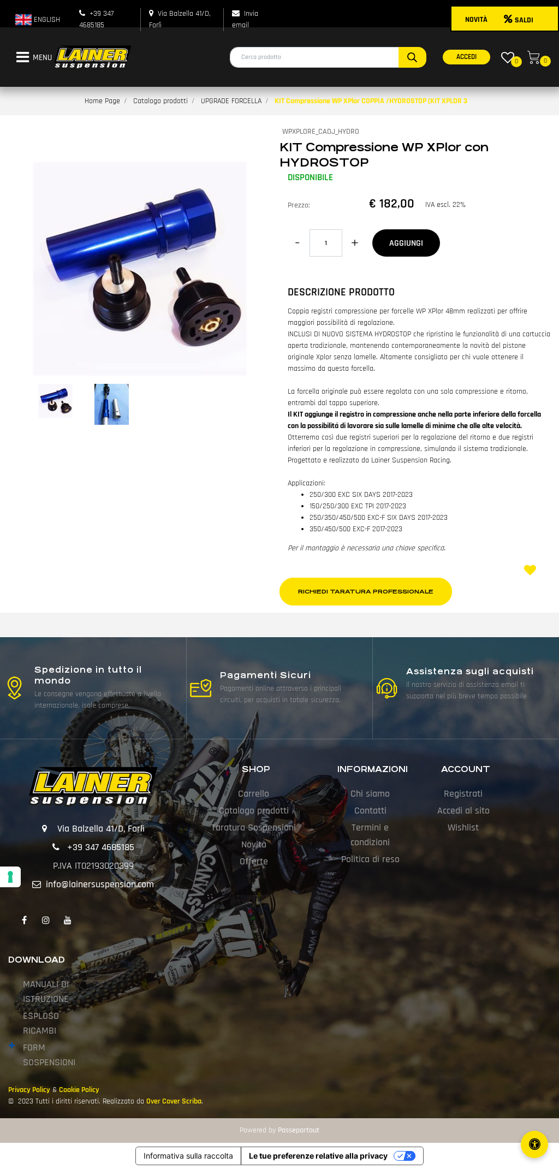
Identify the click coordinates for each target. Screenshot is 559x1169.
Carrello (253, 793)
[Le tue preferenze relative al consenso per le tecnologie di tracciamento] (10, 877)
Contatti (370, 810)
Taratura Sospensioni (253, 827)
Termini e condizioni (370, 834)
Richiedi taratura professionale (365, 591)
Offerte (254, 861)
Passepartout (298, 1130)
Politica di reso (370, 859)
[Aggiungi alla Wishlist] (531, 571)
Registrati (463, 793)
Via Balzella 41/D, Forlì (101, 828)
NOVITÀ (476, 20)
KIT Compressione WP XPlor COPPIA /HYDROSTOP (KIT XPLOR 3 (371, 101)
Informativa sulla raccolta (188, 1155)
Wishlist (463, 827)
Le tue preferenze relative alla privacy (318, 1155)
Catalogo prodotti (160, 101)
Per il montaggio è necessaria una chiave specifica (366, 548)
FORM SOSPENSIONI (49, 1055)
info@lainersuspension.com (100, 884)
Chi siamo (370, 793)
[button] (412, 57)
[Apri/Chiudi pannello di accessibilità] (534, 1144)
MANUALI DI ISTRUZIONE (46, 991)
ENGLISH (46, 20)
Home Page (102, 101)
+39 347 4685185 (100, 847)
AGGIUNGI (406, 243)
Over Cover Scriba (173, 1101)
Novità (253, 844)
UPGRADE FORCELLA (231, 101)
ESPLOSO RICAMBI (41, 1023)
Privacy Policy (29, 1090)
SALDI (524, 20)
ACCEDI (466, 56)
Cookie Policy (79, 1090)
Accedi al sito (463, 810)
